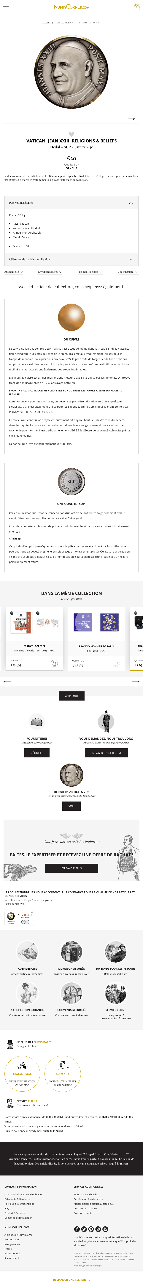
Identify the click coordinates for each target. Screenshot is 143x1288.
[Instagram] (98, 1229)
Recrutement (11, 1258)
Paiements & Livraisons (17, 1199)
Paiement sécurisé (88, 271)
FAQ (6, 1208)
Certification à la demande (88, 1199)
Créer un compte (83, 1213)
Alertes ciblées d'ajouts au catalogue (94, 1203)
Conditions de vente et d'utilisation (23, 1194)
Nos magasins (12, 1239)
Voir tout (71, 696)
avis (22, 903)
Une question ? (126, 271)
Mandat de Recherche (86, 1194)
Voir (71, 806)
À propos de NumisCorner (18, 1234)
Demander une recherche (71, 1279)
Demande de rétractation (18, 1217)
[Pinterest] (91, 1229)
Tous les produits (64, 23)
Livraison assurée (48, 271)
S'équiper (37, 753)
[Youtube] (105, 1229)
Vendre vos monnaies (86, 1208)
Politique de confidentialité (19, 1203)
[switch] (25, 922)
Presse (8, 1248)
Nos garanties (12, 1244)
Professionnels (12, 1253)
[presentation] (11, 119)
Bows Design (95, 1265)
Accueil (46, 23)
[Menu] (32, 913)
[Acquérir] (116, 663)
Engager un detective (106, 753)
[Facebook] (77, 1229)
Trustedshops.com (42, 900)
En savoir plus (71, 868)
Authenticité (11, 271)
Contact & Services (14, 1213)
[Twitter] (84, 1229)
